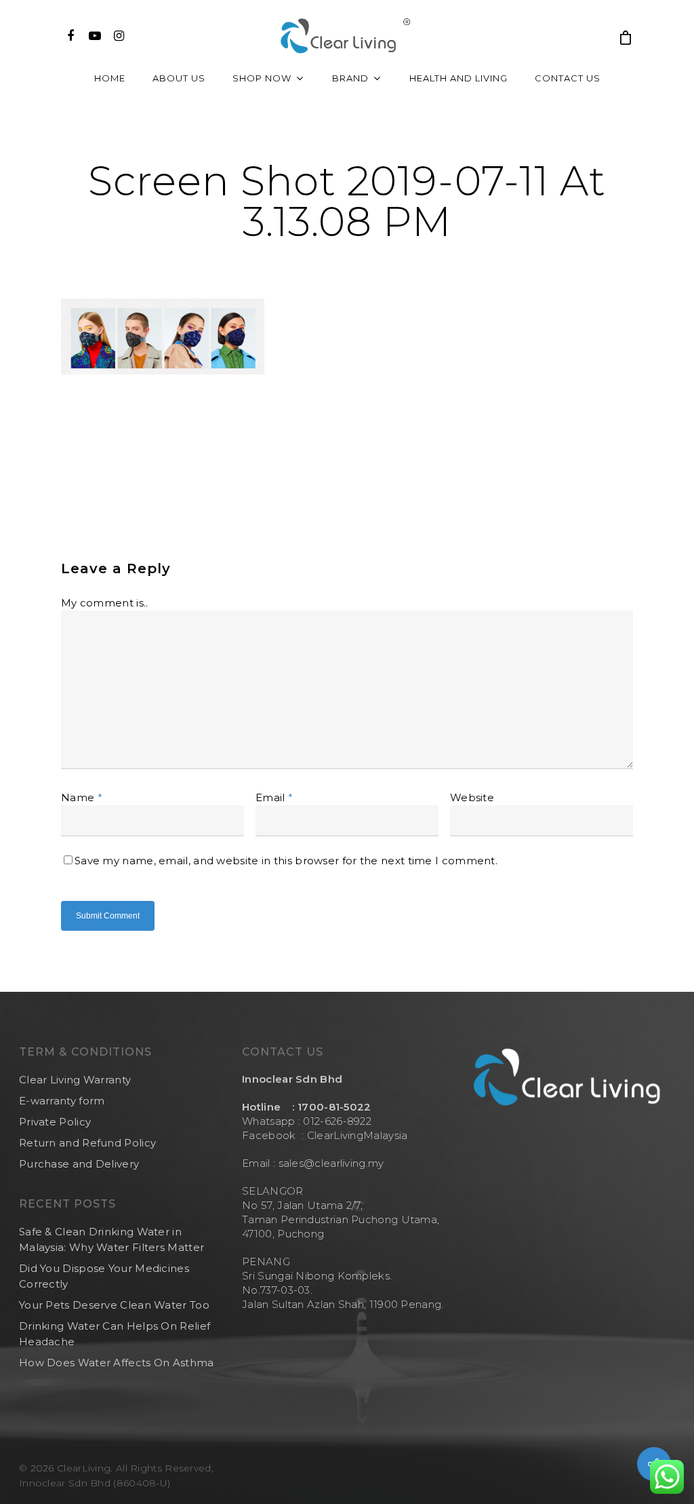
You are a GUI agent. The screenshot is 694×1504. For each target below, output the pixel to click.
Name (81, 797)
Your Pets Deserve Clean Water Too (114, 1304)
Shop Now (261, 78)
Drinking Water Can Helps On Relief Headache (114, 1333)
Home (109, 78)
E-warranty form (62, 1100)
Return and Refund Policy (87, 1142)
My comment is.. (104, 602)
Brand (350, 78)
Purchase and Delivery (79, 1163)
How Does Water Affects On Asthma (116, 1362)
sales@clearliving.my (329, 1163)
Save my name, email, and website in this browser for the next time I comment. (286, 860)
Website (472, 797)
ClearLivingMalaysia (357, 1135)
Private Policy (55, 1121)
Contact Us (567, 78)
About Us (178, 78)
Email (274, 797)
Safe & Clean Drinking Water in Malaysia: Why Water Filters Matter (111, 1239)
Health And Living (458, 78)
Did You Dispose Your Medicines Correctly (104, 1276)
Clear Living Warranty (75, 1079)
